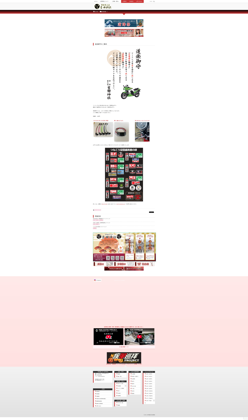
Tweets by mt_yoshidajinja (119, 280)
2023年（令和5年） (96, 220)
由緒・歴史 (119, 376)
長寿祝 (133, 393)
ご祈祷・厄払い (115, 1)
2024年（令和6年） (149, 378)
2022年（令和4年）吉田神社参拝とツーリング (101, 222)
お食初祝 (133, 378)
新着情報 (101, 220)
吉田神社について (104, 1)
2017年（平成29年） (149, 398)
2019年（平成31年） (149, 393)
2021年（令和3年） (149, 386)
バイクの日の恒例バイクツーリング (99, 226)
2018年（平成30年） (149, 395)
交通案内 (125, 1)
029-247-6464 (104, 204)
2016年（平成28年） (148, 401)
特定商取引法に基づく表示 (99, 379)
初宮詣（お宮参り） (135, 376)
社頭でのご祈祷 (120, 383)
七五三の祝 (134, 386)
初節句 (133, 383)
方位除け (119, 393)
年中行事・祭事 (120, 402)
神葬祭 (118, 405)
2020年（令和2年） (149, 388)
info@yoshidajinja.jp (121, 204)
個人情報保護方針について (99, 380)
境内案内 (131, 1)
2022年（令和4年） (96, 224)
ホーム (95, 1)
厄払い (118, 390)
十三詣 (133, 388)
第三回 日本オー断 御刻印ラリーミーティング (101, 218)
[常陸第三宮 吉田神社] (102, 6)
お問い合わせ (139, 1)
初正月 (133, 381)
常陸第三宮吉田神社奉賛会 (101, 398)
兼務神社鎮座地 (99, 401)
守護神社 (119, 395)
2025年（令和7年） (149, 376)
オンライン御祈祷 (120, 388)
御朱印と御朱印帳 (99, 403)
